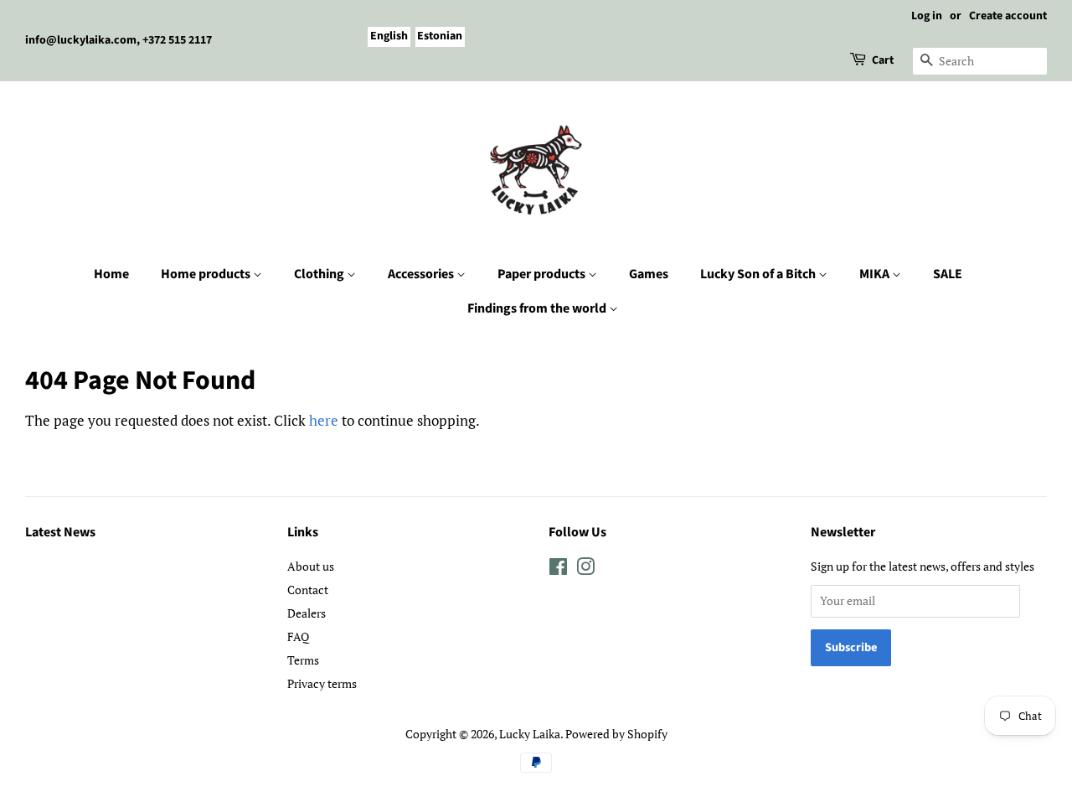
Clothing (320, 274)
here (323, 420)
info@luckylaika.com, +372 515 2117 (118, 40)
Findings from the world (538, 308)
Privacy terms (322, 683)
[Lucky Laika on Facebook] (558, 569)
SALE (947, 274)
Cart (883, 60)
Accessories (422, 274)
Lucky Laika (529, 734)
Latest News (60, 532)
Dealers (306, 613)
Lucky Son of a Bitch (759, 274)
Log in (926, 16)
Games (648, 274)
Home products (207, 274)
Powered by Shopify (616, 734)
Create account (1008, 16)
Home (111, 274)
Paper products (542, 274)
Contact (307, 590)
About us (310, 566)
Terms (303, 660)
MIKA (875, 274)
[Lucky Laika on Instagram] (585, 569)
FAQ (298, 636)
